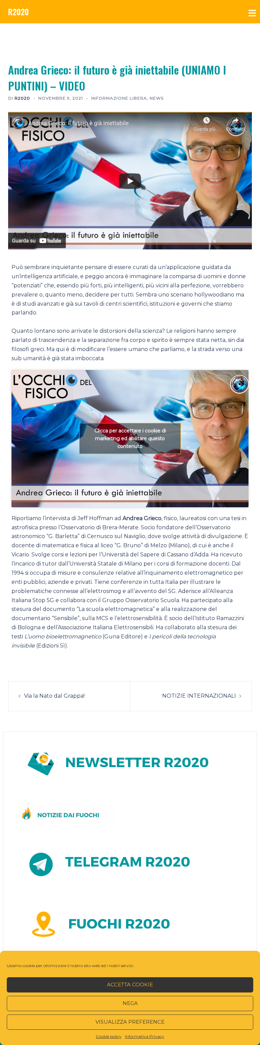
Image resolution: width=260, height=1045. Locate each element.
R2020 (18, 11)
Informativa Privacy (144, 1036)
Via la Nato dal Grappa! (54, 696)
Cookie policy (109, 1036)
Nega (130, 1003)
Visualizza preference (130, 1022)
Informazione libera (119, 98)
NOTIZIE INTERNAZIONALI (199, 696)
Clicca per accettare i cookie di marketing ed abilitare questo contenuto (130, 438)
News (157, 98)
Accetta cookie (130, 984)
